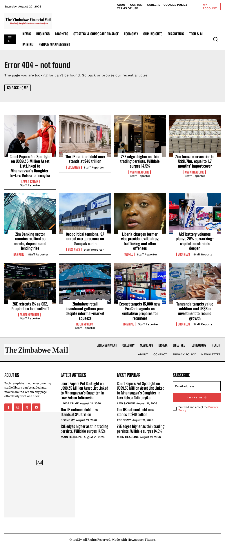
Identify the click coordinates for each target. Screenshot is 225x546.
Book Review (84, 324)
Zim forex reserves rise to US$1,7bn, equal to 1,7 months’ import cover (194, 161)
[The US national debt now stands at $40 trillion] (85, 136)
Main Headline (139, 172)
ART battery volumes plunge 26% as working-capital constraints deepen (195, 241)
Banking (19, 254)
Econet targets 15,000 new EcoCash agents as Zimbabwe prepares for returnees (139, 311)
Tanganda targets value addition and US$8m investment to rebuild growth (194, 311)
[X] (27, 407)
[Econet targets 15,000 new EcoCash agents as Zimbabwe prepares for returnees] (140, 283)
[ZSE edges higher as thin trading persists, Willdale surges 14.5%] (140, 136)
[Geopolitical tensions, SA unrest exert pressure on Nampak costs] (85, 213)
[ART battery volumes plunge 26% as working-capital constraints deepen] (195, 213)
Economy (74, 167)
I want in (194, 397)
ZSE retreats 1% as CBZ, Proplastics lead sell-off (30, 306)
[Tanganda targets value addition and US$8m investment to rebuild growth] (195, 283)
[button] (215, 39)
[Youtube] (36, 407)
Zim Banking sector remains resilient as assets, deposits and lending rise (30, 241)
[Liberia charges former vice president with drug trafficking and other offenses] (140, 213)
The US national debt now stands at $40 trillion (85, 159)
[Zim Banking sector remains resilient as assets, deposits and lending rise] (30, 213)
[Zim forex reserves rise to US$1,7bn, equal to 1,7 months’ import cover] (195, 136)
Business (74, 249)
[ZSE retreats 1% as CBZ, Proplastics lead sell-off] (30, 283)
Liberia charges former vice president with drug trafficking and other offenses (140, 241)
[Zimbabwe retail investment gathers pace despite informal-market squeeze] (85, 283)
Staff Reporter (30, 185)
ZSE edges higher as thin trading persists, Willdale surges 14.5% (140, 161)
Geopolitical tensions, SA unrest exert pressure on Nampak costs (85, 239)
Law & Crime (29, 181)
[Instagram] (18, 407)
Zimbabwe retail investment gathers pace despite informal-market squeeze (85, 311)
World (128, 254)
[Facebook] (8, 407)
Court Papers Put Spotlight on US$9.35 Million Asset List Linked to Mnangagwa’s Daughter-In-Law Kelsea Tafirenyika (30, 166)
